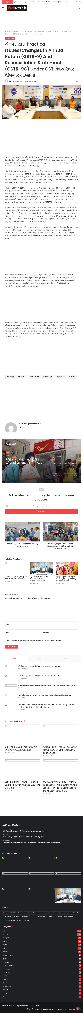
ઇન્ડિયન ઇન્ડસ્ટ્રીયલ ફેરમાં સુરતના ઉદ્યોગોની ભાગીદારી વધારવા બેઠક (16, 578)
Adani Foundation (42, 913)
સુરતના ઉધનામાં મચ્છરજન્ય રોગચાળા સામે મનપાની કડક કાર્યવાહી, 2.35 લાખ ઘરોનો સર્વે (45, 695)
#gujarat (5, 913)
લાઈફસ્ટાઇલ (7, 969)
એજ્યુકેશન (6, 938)
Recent (40, 658)
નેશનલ (5, 952)
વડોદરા (5, 976)
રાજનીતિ (5, 979)
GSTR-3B (48, 377)
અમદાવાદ (6, 962)
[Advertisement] (41, 19)
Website (46, 632)
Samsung (25, 916)
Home (8, 32)
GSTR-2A (35, 377)
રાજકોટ (5, 990)
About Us (38, 1009)
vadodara (27, 920)
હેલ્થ (4, 958)
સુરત (13, 32)
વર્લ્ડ (4, 997)
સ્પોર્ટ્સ (5, 948)
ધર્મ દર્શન (5, 945)
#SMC (13, 913)
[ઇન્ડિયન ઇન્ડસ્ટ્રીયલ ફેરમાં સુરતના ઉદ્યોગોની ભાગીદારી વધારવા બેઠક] (16, 568)
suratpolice (41, 916)
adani (32, 913)
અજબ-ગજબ (7, 986)
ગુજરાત (5, 941)
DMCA (70, 1009)
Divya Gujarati (34, 1006)
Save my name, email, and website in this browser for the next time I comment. (34, 640)
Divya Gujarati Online (15, 81)
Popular (15, 658)
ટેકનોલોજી (6, 972)
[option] (41, 461)
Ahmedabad (64, 913)
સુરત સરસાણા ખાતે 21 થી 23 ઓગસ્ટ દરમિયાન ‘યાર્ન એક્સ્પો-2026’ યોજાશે (39, 579)
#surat (11, 377)
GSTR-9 (61, 377)
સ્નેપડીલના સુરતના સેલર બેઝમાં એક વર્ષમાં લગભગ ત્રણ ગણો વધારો (38, 676)
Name (7, 624)
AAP (26, 913)
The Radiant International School (65, 916)
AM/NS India (74, 913)
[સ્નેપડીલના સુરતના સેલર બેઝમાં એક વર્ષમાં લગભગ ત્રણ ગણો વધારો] (11, 679)
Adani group (54, 913)
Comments (67, 658)
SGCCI (72, 377)
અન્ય (5, 983)
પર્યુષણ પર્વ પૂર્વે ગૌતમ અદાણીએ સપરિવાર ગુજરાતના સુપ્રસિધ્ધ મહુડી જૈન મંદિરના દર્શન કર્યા (66, 579)
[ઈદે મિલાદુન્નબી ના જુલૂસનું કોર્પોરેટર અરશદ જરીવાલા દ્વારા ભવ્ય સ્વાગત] (11, 669)
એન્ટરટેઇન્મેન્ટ (8, 955)
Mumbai (16, 916)
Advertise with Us (49, 1009)
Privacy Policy (61, 1009)
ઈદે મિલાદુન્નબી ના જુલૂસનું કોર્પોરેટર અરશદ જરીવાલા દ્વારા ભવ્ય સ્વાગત (39, 666)
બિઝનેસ (8, 38)
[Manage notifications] (78, 1008)
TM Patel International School (12, 920)
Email (7, 632)
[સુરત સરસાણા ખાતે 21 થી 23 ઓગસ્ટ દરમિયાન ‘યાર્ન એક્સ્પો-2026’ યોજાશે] (41, 568)
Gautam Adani (7, 916)
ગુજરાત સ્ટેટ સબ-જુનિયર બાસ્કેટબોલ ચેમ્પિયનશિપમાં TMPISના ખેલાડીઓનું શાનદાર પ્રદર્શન (46, 685)
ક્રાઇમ (5, 993)
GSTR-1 (22, 377)
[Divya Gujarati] (17, 8)
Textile (50, 916)
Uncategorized (8, 965)
